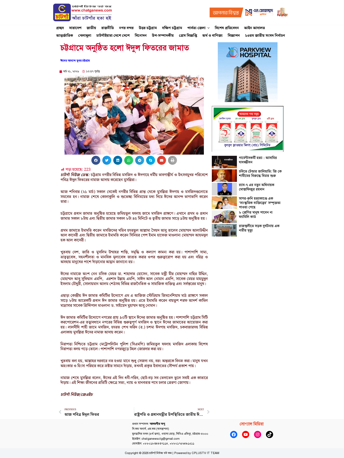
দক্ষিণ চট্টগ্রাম (172, 28)
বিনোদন (141, 35)
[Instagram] (257, 434)
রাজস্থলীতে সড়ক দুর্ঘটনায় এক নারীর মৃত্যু (259, 228)
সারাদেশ (75, 28)
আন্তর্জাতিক (64, 35)
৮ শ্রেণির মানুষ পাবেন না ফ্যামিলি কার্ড (256, 215)
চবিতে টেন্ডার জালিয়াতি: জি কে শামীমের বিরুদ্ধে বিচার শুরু (260, 174)
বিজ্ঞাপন (234, 35)
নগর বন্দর (126, 28)
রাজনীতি (107, 28)
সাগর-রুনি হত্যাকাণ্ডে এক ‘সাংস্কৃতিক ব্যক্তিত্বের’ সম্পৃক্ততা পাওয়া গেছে (259, 203)
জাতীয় (91, 28)
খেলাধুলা (84, 35)
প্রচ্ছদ (60, 28)
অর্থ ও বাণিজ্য (212, 35)
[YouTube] (245, 434)
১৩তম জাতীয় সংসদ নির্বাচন (265, 35)
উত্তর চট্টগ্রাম (148, 28)
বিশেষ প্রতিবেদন (227, 28)
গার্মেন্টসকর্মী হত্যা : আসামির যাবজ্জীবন (258, 160)
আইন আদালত (254, 28)
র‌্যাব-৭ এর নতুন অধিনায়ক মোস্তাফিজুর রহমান (256, 187)
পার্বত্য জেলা (196, 28)
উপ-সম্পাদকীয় (163, 35)
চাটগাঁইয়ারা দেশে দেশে (113, 35)
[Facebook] (233, 434)
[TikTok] (269, 434)
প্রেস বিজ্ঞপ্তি (188, 35)
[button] (207, 28)
